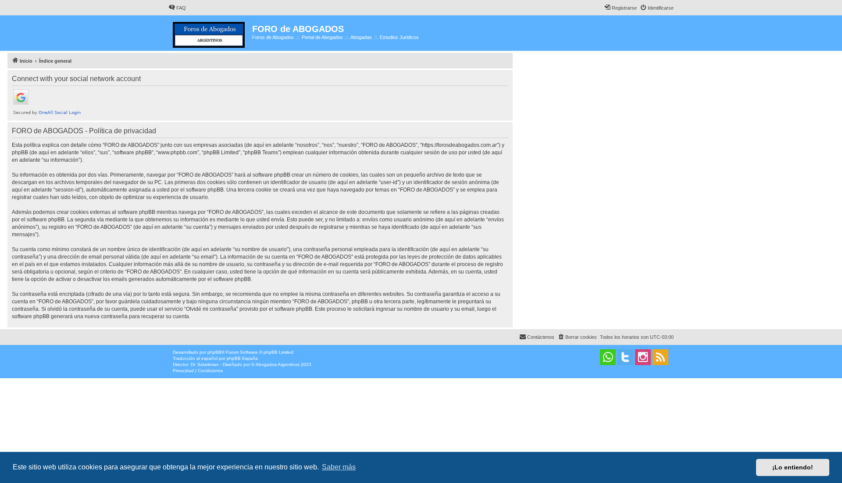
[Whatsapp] (608, 357)
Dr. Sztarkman (205, 364)
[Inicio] (210, 33)
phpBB (214, 352)
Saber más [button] (339, 467)
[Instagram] (643, 357)
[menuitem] (177, 8)
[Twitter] (625, 357)
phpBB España (242, 358)
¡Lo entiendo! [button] (792, 467)
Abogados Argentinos (278, 364)
